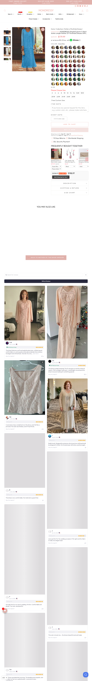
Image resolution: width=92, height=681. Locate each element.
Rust (83, 52)
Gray (53, 52)
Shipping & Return (69, 188)
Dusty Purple (83, 65)
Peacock (75, 79)
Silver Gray (75, 47)
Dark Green (79, 52)
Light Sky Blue (83, 70)
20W (53, 97)
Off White (75, 56)
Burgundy (83, 47)
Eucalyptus (66, 56)
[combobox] (86, 275)
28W (73, 97)
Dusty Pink (75, 61)
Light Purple (53, 70)
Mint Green (53, 79)
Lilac (53, 56)
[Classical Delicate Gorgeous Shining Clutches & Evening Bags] (84, 154)
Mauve (79, 61)
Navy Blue (66, 52)
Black (57, 47)
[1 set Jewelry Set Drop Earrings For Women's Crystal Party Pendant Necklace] (70, 154)
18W (82, 93)
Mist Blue (83, 75)
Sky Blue (53, 75)
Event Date (56, 115)
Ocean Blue (62, 75)
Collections (59, 29)
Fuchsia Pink (57, 65)
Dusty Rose (62, 52)
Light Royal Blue (66, 75)
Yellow (83, 79)
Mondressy (46, 10)
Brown (75, 84)
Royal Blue (70, 75)
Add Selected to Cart (61, 177)
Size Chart (69, 192)
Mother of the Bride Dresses (73, 29)
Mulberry (62, 70)
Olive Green (70, 79)
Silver (79, 47)
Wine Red (70, 65)
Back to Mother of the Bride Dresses (47, 257)
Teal (79, 75)
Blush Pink (66, 61)
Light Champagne (83, 56)
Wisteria (79, 65)
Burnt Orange (70, 52)
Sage (75, 52)
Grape (70, 70)
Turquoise (62, 79)
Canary (53, 84)
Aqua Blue (57, 75)
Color (58, 44)
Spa (57, 79)
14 (71, 93)
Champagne (62, 47)
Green (66, 79)
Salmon (57, 56)
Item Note (56, 104)
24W (63, 97)
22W (58, 97)
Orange (66, 84)
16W (77, 93)
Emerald (79, 79)
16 (74, 93)
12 (68, 93)
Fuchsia (62, 65)
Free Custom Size (58, 100)
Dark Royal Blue (75, 75)
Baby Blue (79, 84)
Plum (75, 70)
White (70, 56)
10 (64, 93)
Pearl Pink (57, 61)
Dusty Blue (70, 47)
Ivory (79, 56)
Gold (62, 84)
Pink (53, 61)
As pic (53, 47)
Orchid (66, 70)
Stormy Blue (57, 52)
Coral (83, 61)
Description (69, 183)
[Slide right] (86, 159)
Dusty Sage (62, 56)
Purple (57, 70)
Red (66, 65)
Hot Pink (53, 65)
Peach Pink (70, 61)
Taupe (70, 84)
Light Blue (79, 70)
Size (53, 87)
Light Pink (62, 61)
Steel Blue (66, 47)
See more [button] (36, 353)
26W (68, 97)
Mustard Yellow (57, 84)
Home (53, 29)
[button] (13, 244)
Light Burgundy (75, 65)
